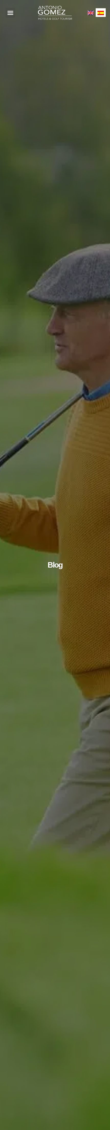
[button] (10, 12)
